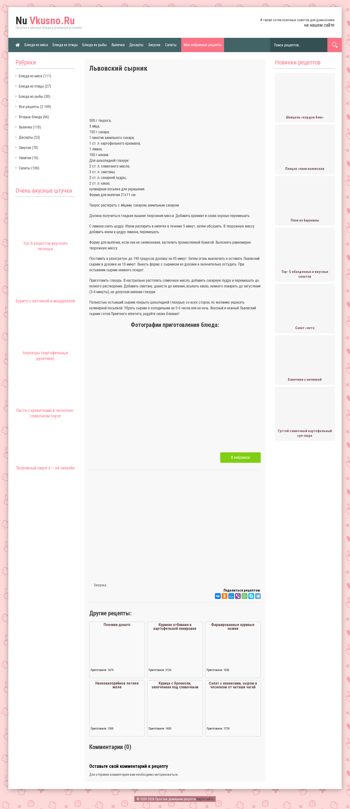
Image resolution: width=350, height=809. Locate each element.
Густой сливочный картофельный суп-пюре (305, 433)
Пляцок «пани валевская (304, 169)
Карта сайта (205, 799)
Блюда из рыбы (94, 45)
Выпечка (118, 45)
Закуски (154, 45)
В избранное (240, 457)
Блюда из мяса (36, 45)
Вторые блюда (30, 117)
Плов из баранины (305, 220)
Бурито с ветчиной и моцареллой (45, 300)
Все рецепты (29, 106)
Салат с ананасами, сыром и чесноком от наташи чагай (233, 685)
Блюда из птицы (65, 45)
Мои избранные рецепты (203, 45)
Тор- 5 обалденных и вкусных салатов (304, 274)
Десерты (136, 45)
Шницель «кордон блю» (305, 117)
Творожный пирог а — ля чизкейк (45, 467)
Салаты (170, 45)
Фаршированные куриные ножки (233, 626)
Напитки (25, 158)
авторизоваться (166, 774)
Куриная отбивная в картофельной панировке (174, 626)
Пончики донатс (117, 624)
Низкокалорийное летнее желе (117, 685)
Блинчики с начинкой (305, 379)
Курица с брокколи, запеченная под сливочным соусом (174, 687)
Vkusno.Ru (45, 20)
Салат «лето (305, 328)
